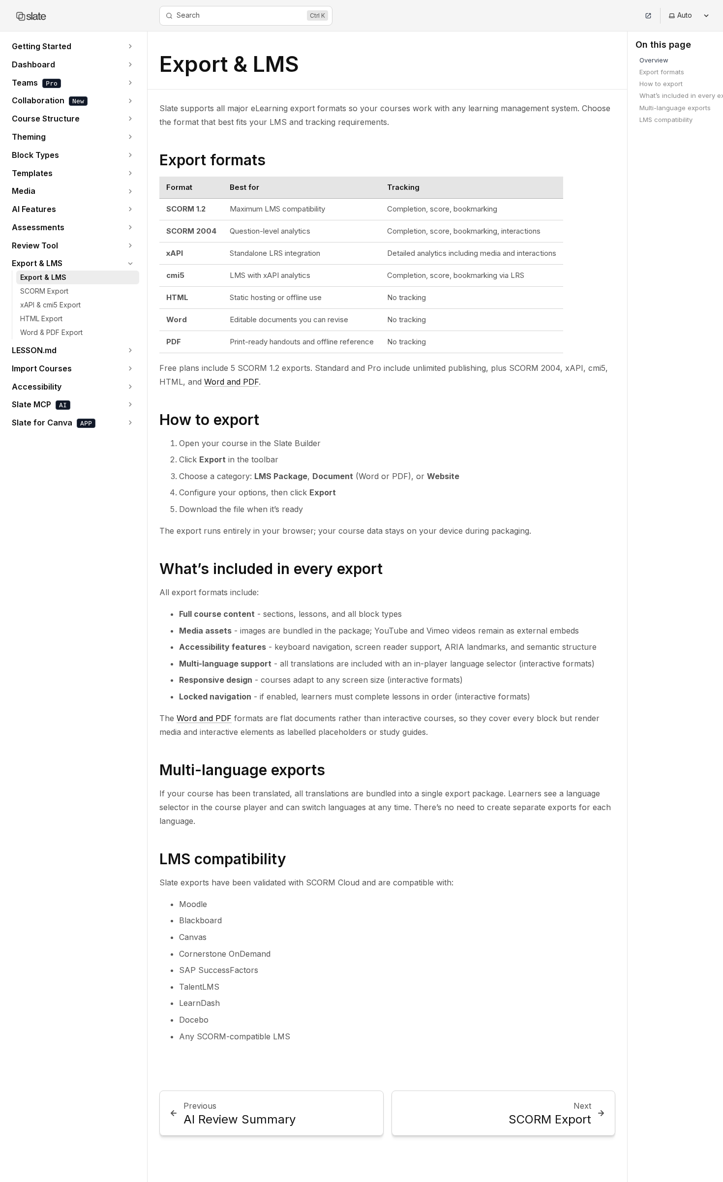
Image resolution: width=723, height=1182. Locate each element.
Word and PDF (231, 382)
